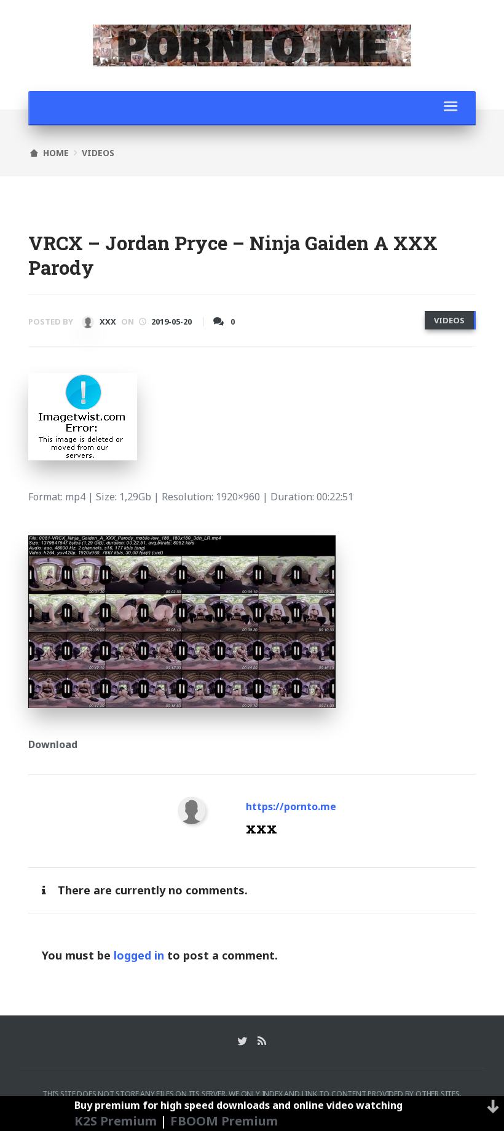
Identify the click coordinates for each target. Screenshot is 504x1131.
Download (52, 744)
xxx (107, 321)
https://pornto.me (291, 806)
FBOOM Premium (224, 1120)
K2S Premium (115, 1120)
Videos (98, 153)
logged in (139, 955)
